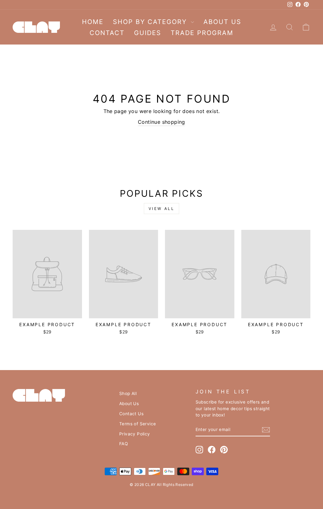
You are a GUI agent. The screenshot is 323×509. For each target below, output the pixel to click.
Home (92, 22)
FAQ (123, 443)
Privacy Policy (134, 433)
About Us (222, 22)
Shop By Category (151, 22)
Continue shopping (161, 122)
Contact (107, 33)
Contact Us (131, 413)
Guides (147, 33)
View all (162, 208)
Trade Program (202, 33)
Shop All (128, 393)
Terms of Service (137, 423)
